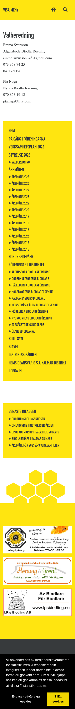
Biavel (14, 347)
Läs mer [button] (43, 685)
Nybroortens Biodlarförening (32, 318)
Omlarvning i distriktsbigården (33, 425)
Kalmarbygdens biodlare (28, 298)
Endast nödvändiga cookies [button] (26, 699)
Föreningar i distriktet (26, 265)
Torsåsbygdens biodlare (28, 324)
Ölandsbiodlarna (23, 331)
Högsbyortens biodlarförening (33, 292)
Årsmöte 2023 (20, 196)
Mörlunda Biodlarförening (30, 311)
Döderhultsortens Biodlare (30, 278)
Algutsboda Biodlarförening (31, 272)
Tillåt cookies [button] (58, 699)
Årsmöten (16, 169)
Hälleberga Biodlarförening (31, 285)
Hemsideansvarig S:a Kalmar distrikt (37, 363)
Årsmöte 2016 (20, 242)
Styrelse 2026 (19, 155)
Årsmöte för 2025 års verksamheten (35, 445)
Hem (12, 131)
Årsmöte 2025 (20, 183)
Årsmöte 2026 (20, 177)
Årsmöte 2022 (20, 203)
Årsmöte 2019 (20, 216)
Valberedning (21, 162)
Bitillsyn (16, 338)
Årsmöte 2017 (20, 229)
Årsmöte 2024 (20, 190)
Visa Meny (11, 10)
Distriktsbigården (23, 355)
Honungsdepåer (21, 256)
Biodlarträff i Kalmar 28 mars (32, 438)
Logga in (15, 371)
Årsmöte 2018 (20, 223)
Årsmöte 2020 (20, 210)
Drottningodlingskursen (28, 419)
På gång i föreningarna (27, 139)
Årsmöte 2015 (20, 249)
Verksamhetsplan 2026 (26, 147)
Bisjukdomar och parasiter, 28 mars (35, 432)
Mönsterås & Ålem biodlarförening (35, 305)
